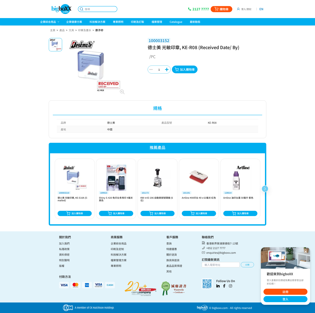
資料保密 (64, 254)
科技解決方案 (118, 254)
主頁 (52, 30)
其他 (169, 271)
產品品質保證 (174, 266)
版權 (61, 266)
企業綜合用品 (118, 243)
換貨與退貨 (172, 260)
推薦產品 (157, 147)
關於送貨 (171, 254)
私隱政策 (64, 249)
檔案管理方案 (118, 260)
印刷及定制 (117, 249)
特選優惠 (171, 249)
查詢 (169, 243)
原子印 (99, 30)
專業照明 (116, 266)
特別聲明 (64, 260)
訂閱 (247, 264)
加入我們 (64, 243)
